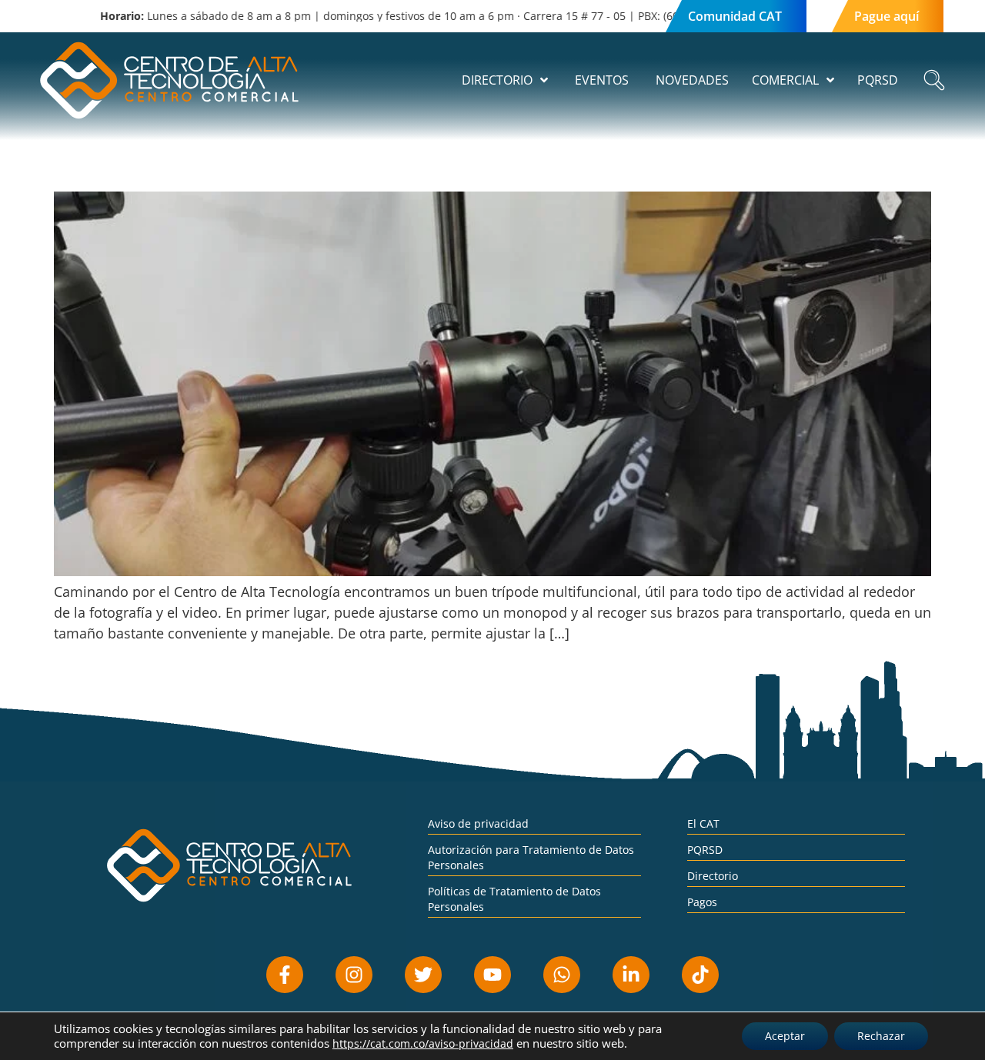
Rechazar (881, 1035)
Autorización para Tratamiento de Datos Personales (531, 857)
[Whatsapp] (561, 974)
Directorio (712, 875)
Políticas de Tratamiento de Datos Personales (514, 899)
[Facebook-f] (284, 974)
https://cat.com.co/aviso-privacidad (422, 1043)
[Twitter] (423, 974)
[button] (934, 80)
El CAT (703, 823)
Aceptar (785, 1035)
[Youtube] (492, 974)
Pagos (702, 902)
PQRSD (705, 849)
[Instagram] (354, 974)
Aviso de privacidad (478, 823)
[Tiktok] (700, 974)
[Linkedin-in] (631, 974)
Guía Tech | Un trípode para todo (178, 164)
